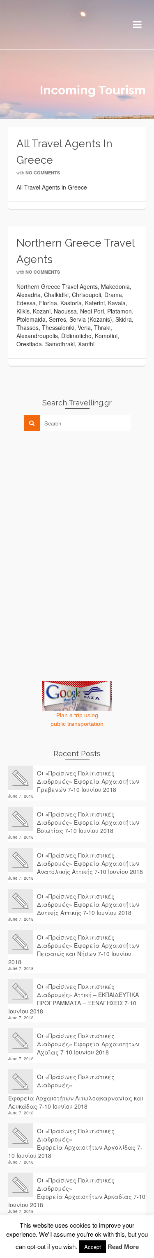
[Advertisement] (69, 495)
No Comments (42, 172)
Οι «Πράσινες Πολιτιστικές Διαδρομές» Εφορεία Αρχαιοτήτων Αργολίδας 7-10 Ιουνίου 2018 (75, 1143)
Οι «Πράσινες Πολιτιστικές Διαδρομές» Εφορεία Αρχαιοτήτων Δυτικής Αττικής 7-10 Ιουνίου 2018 (88, 904)
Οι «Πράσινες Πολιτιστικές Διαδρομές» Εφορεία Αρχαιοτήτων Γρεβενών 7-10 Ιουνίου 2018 (88, 781)
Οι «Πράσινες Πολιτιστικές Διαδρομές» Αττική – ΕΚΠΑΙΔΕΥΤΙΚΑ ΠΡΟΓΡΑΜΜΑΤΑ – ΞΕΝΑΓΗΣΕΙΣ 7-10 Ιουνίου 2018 (73, 998)
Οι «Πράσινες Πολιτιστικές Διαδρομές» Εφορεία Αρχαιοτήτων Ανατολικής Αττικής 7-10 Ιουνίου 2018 (90, 863)
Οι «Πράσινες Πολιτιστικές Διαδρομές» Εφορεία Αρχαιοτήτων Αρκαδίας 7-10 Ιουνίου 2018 (76, 1192)
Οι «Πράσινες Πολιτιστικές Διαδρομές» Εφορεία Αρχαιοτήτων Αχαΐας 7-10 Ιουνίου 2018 (88, 1044)
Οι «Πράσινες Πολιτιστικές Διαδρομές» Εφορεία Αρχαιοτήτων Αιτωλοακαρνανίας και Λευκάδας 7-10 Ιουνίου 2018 (75, 1091)
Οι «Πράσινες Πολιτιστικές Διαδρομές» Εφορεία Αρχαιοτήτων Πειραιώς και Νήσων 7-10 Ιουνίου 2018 (73, 949)
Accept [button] (92, 1247)
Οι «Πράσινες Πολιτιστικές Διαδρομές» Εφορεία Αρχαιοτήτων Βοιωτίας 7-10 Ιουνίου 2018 (88, 822)
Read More (123, 1246)
